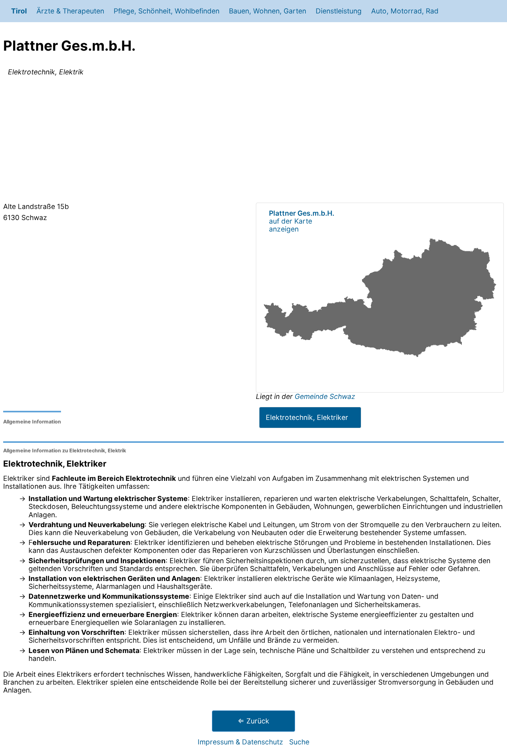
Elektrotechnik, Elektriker (307, 417)
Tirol (19, 11)
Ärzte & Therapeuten (70, 11)
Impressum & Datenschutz (240, 742)
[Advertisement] (253, 140)
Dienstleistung (339, 11)
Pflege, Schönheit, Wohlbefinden (166, 11)
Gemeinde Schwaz (325, 396)
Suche (299, 742)
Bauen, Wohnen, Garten (267, 11)
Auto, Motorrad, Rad (404, 11)
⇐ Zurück (253, 721)
